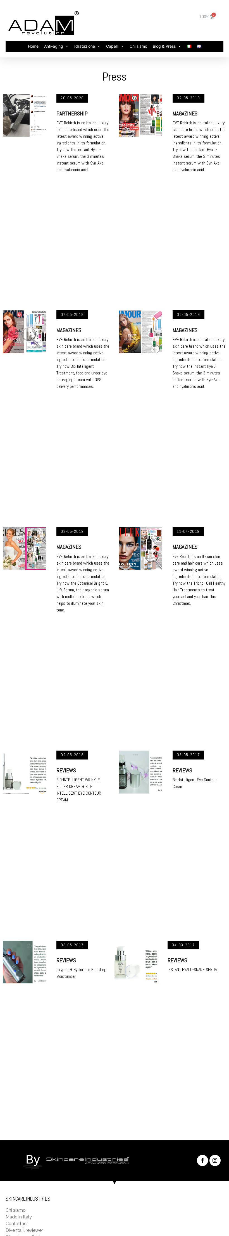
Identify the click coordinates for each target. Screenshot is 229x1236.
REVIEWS (66, 770)
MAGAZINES (185, 113)
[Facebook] (202, 1160)
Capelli (112, 46)
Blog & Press (164, 46)
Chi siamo (138, 46)
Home (33, 46)
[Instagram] (215, 1160)
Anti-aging (53, 46)
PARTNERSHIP (72, 113)
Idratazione (84, 46)
